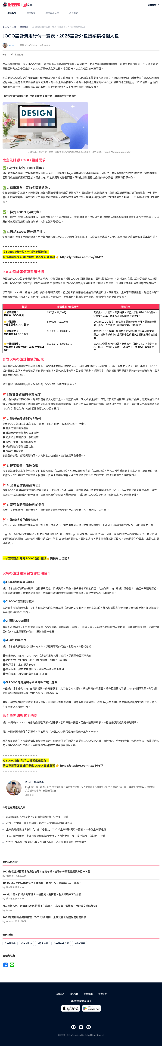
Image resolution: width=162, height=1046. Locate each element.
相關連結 (29, 795)
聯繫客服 (88, 993)
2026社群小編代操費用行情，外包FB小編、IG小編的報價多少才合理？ (46, 842)
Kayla (12, 45)
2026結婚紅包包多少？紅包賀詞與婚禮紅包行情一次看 (37, 817)
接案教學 (31, 13)
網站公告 (102, 993)
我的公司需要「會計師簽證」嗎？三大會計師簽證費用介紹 (39, 823)
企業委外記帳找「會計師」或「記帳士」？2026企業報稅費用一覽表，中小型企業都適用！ (57, 829)
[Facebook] (6, 965)
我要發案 (60, 993)
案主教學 (11, 13)
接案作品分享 (52, 13)
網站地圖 (74, 993)
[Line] (12, 965)
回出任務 (151, 4)
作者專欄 (39, 782)
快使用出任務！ (60, 558)
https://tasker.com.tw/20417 (81, 257)
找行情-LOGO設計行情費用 (60, 96)
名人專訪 (73, 13)
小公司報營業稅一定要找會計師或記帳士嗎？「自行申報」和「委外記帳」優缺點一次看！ (56, 836)
